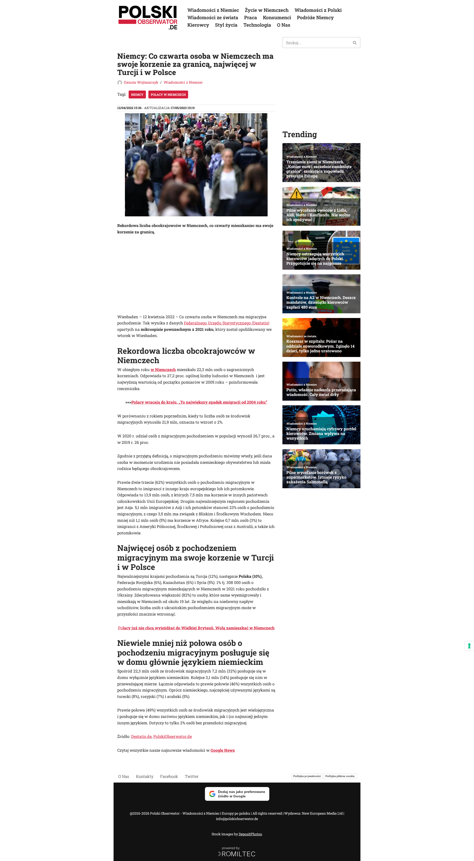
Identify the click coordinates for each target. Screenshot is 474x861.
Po (196, 627)
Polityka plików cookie (340, 776)
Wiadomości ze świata (212, 17)
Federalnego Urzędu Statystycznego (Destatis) (226, 322)
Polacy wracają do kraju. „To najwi (164, 402)
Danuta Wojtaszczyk (141, 82)
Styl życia (226, 25)
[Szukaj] (354, 42)
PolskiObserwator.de (172, 736)
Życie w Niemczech (267, 10)
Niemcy (137, 94)
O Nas (283, 25)
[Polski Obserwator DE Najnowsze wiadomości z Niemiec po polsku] (148, 17)
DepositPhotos (250, 834)
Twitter (192, 776)
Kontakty (144, 776)
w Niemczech (163, 369)
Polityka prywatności (307, 776)
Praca (250, 17)
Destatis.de (141, 736)
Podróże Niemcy (315, 17)
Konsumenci (277, 17)
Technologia (257, 25)
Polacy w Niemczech (168, 94)
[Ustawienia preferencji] (469, 646)
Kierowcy (198, 25)
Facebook (169, 776)
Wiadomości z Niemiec (213, 10)
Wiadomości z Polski (318, 10)
